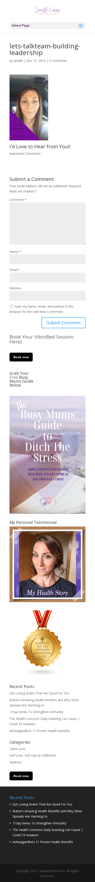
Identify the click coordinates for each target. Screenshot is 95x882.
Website (15, 288)
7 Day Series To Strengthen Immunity (36, 712)
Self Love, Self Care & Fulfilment (33, 755)
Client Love (17, 749)
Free (14, 377)
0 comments (58, 61)
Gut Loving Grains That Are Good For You (39, 693)
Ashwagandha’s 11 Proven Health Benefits (40, 731)
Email (15, 270)
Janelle (18, 61)
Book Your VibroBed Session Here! (42, 339)
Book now (21, 357)
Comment (18, 200)
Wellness (16, 762)
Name (15, 251)
